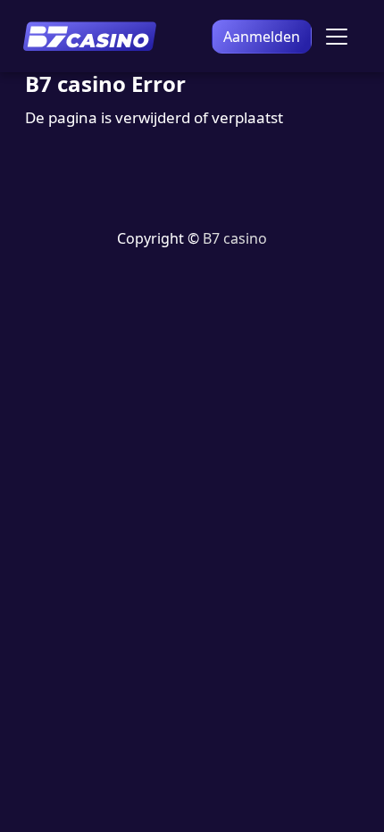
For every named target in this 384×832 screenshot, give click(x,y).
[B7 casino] (89, 36)
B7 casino (235, 238)
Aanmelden (261, 36)
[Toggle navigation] (337, 36)
